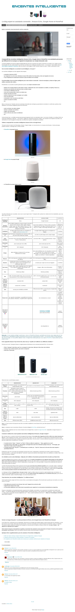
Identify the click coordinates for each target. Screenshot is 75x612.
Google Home (8, 159)
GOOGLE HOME (45, 311)
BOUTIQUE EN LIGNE (32, 25)
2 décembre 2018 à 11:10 (13, 580)
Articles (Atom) (9, 603)
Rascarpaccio (9, 556)
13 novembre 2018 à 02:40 (14, 566)
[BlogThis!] (6, 541)
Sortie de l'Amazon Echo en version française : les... (71, 66)
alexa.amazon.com (23, 231)
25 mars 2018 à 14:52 (18, 556)
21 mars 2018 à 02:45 (12, 548)
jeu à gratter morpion (8, 582)
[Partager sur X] (7, 541)
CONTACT (41, 25)
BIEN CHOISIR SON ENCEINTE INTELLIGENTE (16, 25)
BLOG (4, 25)
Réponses (7, 554)
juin (69, 61)
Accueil (32, 601)
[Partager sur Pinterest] (9, 541)
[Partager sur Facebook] (8, 541)
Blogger (42, 609)
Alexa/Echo (7, 129)
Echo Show (34, 427)
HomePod (49, 337)
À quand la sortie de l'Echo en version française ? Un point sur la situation (19, 537)
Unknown (6, 548)
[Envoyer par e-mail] (5, 541)
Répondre (6, 552)
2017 (69, 72)
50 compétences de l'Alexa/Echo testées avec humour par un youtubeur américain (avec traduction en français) (27, 538)
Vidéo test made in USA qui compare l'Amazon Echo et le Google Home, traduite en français (23, 535)
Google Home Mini (42, 429)
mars (70, 70)
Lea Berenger (7, 566)
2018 (69, 60)
